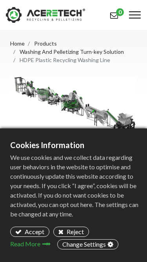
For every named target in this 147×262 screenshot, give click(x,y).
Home (17, 43)
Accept (34, 231)
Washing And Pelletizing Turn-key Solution (72, 51)
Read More (25, 243)
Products (45, 43)
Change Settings (84, 244)
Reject (74, 231)
